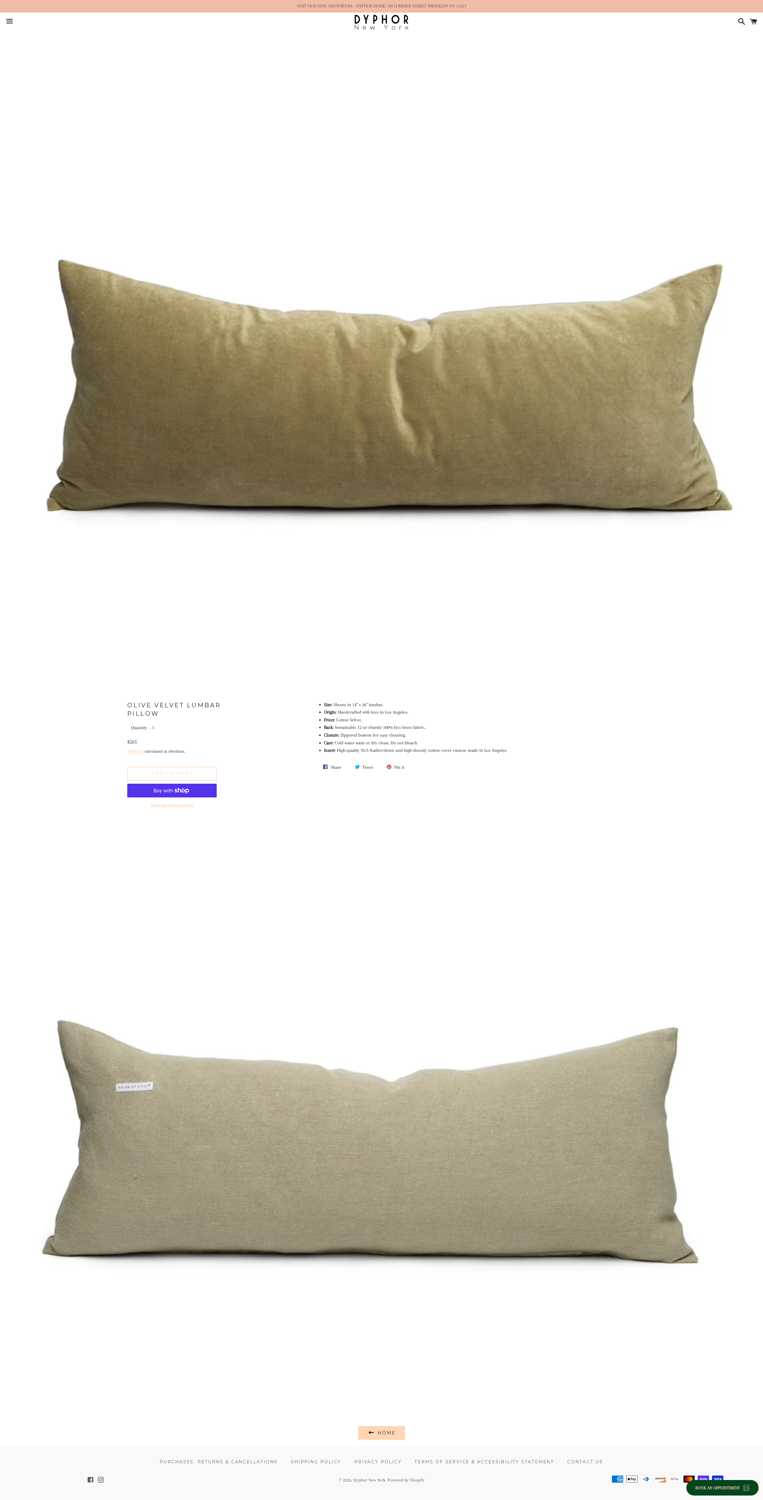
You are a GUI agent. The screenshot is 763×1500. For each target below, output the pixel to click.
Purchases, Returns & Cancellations (219, 1462)
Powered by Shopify (405, 1480)
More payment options (172, 805)
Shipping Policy (316, 1462)
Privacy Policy (377, 1462)
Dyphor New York (369, 1480)
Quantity (139, 727)
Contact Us (585, 1462)
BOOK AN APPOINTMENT (717, 1487)
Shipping (135, 751)
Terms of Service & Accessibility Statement (484, 1462)
